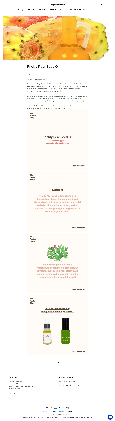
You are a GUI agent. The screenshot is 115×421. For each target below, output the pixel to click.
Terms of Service (27, 417)
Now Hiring (12, 391)
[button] (98, 4)
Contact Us (57, 417)
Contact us (94, 10)
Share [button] (31, 74)
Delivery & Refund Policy (46, 417)
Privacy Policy (35, 417)
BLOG (61, 10)
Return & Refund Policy (16, 381)
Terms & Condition (14, 388)
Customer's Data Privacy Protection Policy (21, 386)
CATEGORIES (30, 10)
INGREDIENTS (52, 10)
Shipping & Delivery (14, 383)
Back (58, 362)
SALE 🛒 (20, 10)
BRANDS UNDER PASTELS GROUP (77, 10)
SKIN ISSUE (41, 10)
